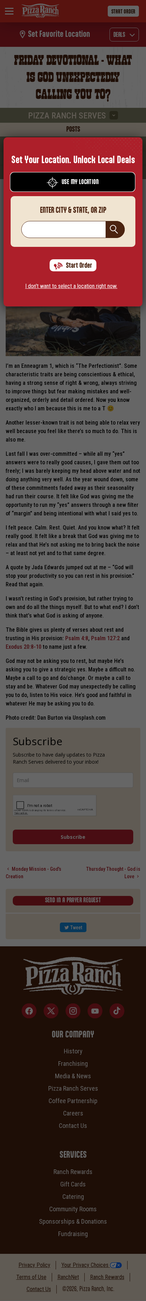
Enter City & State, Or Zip (73, 210)
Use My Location (80, 182)
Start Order (79, 265)
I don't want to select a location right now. (71, 286)
